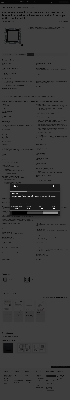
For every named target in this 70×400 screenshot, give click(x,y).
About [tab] (51, 189)
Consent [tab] (18, 189)
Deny (19, 212)
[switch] (28, 208)
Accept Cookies (51, 212)
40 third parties (20, 203)
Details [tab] (35, 189)
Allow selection (35, 212)
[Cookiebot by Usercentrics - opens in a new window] (53, 186)
